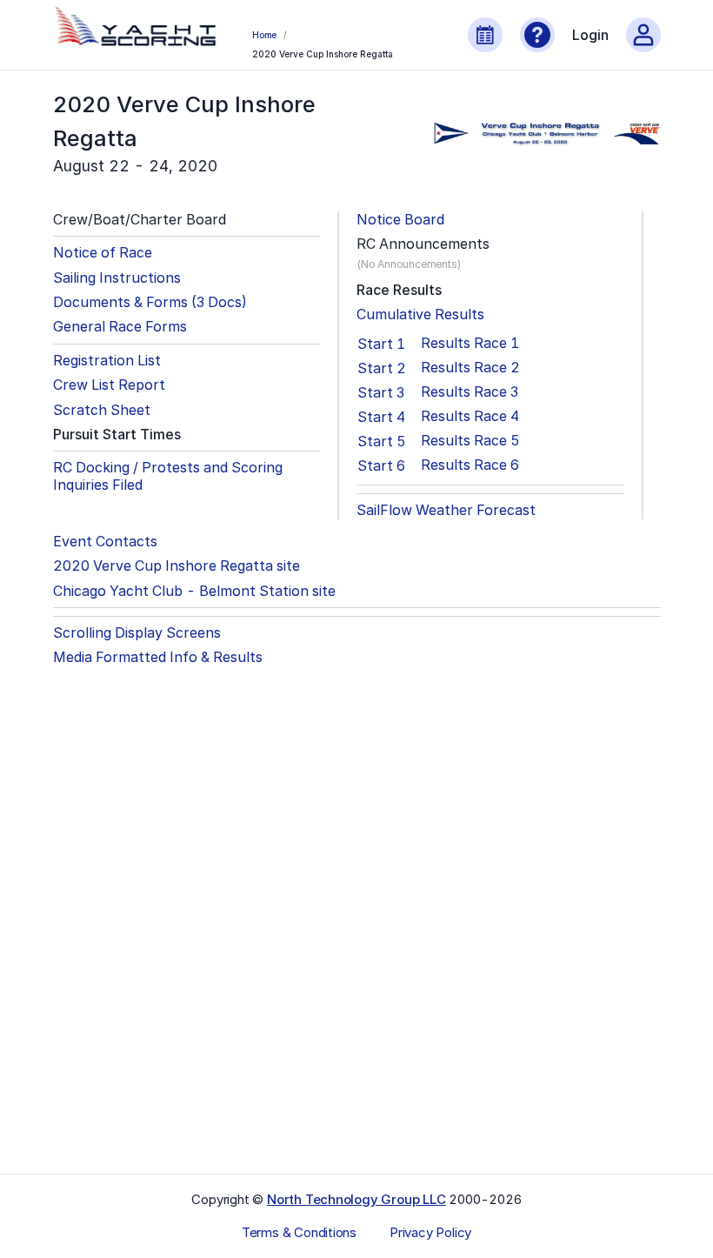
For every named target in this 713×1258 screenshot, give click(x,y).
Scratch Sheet (101, 410)
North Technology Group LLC (356, 1199)
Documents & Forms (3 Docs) (150, 302)
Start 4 (381, 416)
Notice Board (400, 219)
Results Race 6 (470, 465)
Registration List (107, 360)
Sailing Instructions (117, 278)
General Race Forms (120, 326)
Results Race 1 (470, 343)
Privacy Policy (430, 1233)
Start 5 (381, 441)
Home (264, 35)
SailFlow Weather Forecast (446, 510)
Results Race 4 (470, 416)
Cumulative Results (420, 314)
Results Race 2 (470, 367)
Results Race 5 (470, 440)
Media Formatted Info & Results (158, 657)
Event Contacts (105, 541)
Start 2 (381, 368)
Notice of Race (102, 252)
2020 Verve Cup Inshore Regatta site (176, 566)
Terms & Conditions (299, 1233)
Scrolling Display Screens (137, 633)
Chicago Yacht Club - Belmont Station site (194, 591)
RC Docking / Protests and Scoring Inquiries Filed (168, 475)
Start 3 (380, 392)
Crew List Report (109, 385)
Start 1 (381, 343)
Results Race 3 (469, 392)
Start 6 (381, 465)
